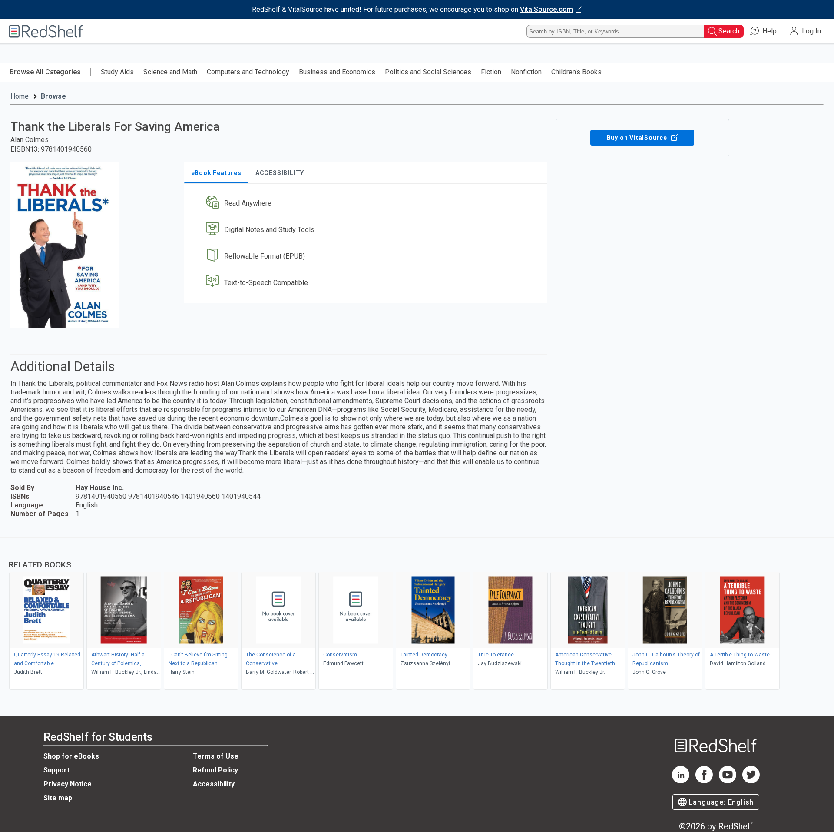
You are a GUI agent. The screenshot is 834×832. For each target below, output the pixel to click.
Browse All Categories (45, 72)
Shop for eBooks (71, 756)
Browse (53, 96)
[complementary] (417, 614)
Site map (57, 798)
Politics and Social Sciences (428, 72)
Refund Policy (215, 770)
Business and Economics (337, 72)
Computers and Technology (248, 72)
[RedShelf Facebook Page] (704, 781)
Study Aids (117, 72)
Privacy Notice (67, 784)
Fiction (491, 72)
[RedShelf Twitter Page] (751, 781)
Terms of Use (215, 756)
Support (56, 770)
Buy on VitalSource (638, 137)
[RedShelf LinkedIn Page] (680, 781)
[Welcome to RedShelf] (46, 31)
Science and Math (170, 72)
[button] (367, 203)
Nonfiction (526, 72)
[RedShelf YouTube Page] (727, 781)
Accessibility (214, 784)
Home (19, 96)
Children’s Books (576, 72)
